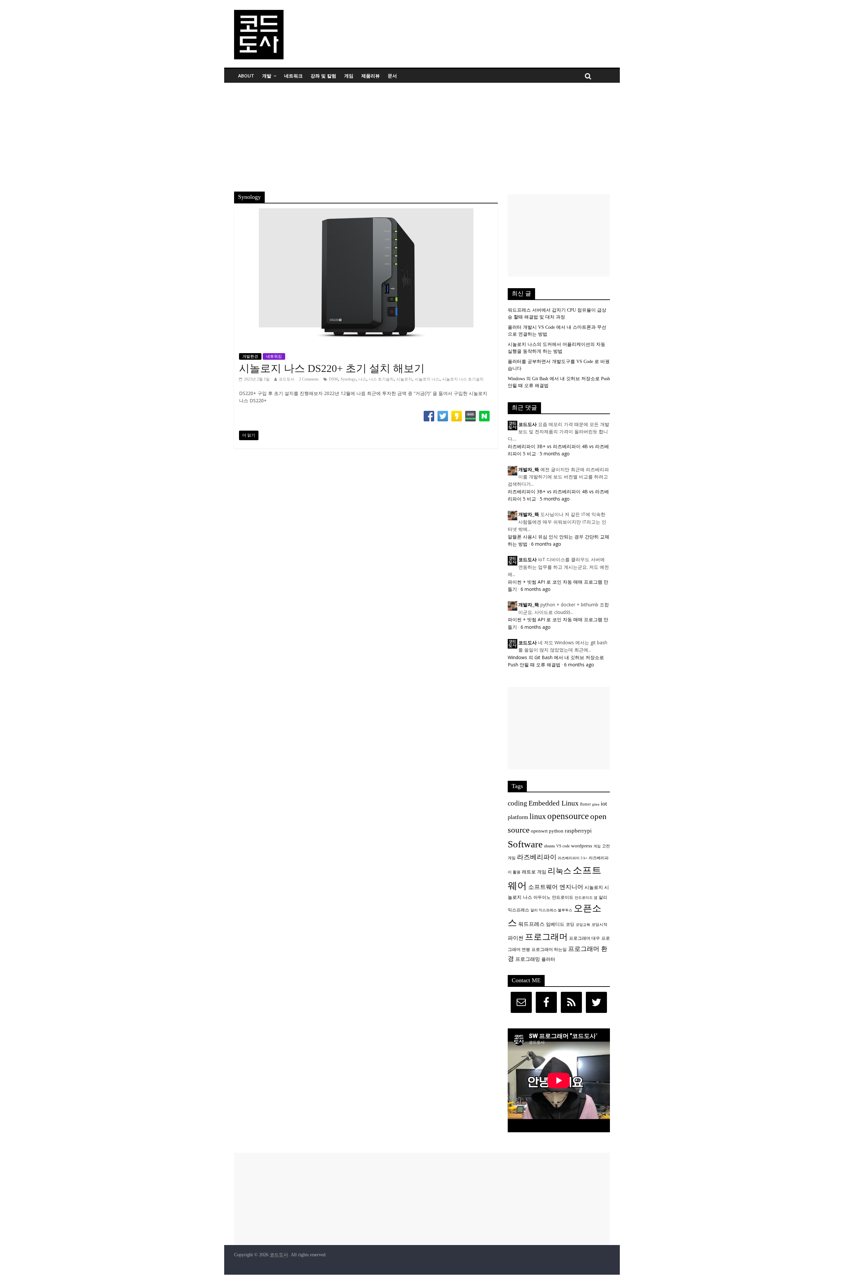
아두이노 (542, 897)
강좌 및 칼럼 (323, 76)
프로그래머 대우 (584, 938)
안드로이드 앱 (586, 897)
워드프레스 (531, 924)
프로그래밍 (527, 959)
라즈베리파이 (537, 857)
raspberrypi (578, 831)
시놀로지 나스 (427, 379)
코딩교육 (583, 925)
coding (517, 803)
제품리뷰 (370, 76)
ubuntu (549, 846)
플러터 (548, 959)
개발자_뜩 (528, 469)
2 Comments (309, 379)
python (556, 831)
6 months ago (546, 544)
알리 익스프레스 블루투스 (551, 910)
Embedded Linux (553, 803)
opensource (568, 816)
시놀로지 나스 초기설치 (463, 379)
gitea (595, 804)
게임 (348, 76)
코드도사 (286, 379)
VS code (563, 846)
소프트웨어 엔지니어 (555, 887)
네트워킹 (274, 356)
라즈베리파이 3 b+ (573, 858)
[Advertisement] (422, 132)
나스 (362, 379)
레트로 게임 (534, 871)
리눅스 (559, 870)
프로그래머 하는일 (549, 949)
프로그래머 (546, 937)
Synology (348, 379)
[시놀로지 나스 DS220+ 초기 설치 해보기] (366, 212)
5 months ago (555, 453)
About (246, 76)
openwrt (539, 831)
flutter (585, 804)
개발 (266, 76)
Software (525, 844)
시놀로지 (404, 379)
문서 (392, 76)
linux (537, 816)
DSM (333, 379)
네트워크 (293, 76)
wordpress (581, 845)
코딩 (570, 924)
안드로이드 (562, 897)
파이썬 (516, 938)
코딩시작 (599, 925)
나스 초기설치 (381, 379)
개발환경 (250, 356)
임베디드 (555, 924)
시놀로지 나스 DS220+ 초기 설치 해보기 (332, 368)
